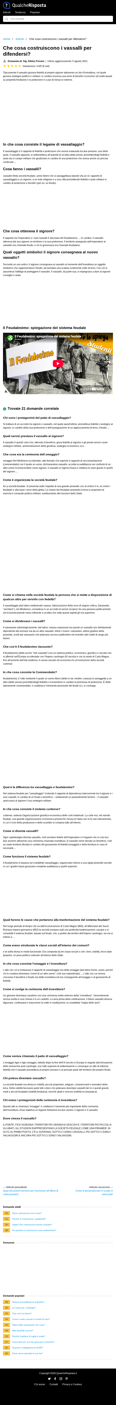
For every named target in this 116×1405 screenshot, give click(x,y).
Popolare (35, 12)
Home (6, 39)
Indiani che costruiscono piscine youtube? (32, 1224)
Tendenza (20, 12)
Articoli (6, 12)
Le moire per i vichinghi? (24, 1308)
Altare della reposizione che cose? (28, 1325)
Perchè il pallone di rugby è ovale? (28, 1336)
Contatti (54, 1384)
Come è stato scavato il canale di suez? (31, 1319)
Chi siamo (39, 1384)
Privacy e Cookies (72, 1384)
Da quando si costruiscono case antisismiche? (34, 1230)
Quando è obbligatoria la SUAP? (27, 1347)
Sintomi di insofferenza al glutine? (28, 1302)
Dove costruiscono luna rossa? (27, 1213)
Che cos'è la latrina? (22, 1313)
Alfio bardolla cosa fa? (22, 1330)
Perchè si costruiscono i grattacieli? (29, 1219)
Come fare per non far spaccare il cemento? (33, 1342)
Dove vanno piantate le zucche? (27, 1353)
